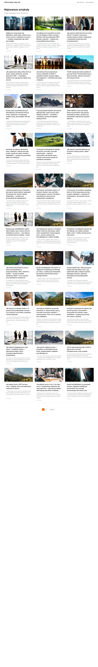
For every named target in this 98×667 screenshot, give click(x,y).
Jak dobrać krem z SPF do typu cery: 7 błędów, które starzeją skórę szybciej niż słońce (18, 386)
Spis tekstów (80, 2)
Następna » (52, 409)
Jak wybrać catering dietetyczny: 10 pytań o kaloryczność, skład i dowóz (78, 151)
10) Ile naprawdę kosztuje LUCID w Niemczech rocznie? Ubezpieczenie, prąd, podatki (79, 349)
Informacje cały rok (12, 2)
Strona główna (90, 2)
